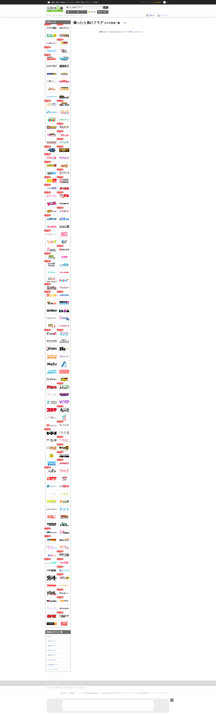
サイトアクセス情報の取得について (141, 693)
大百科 (77, 2)
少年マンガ (51, 641)
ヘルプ (79, 693)
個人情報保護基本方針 (91, 693)
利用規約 (72, 693)
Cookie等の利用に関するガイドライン (114, 693)
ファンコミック (53, 669)
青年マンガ (51, 646)
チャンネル (70, 2)
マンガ (93, 12)
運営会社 (63, 693)
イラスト (83, 12)
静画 (57, 2)
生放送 (62, 2)
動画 (53, 2)
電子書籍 (104, 12)
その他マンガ (52, 665)
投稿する (152, 15)
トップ (72, 12)
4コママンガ (52, 660)
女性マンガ (51, 655)
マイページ (164, 15)
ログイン (144, 2)
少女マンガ (51, 650)
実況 (82, 2)
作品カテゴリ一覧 (55, 632)
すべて (50, 636)
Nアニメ (88, 2)
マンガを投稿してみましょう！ (134, 32)
